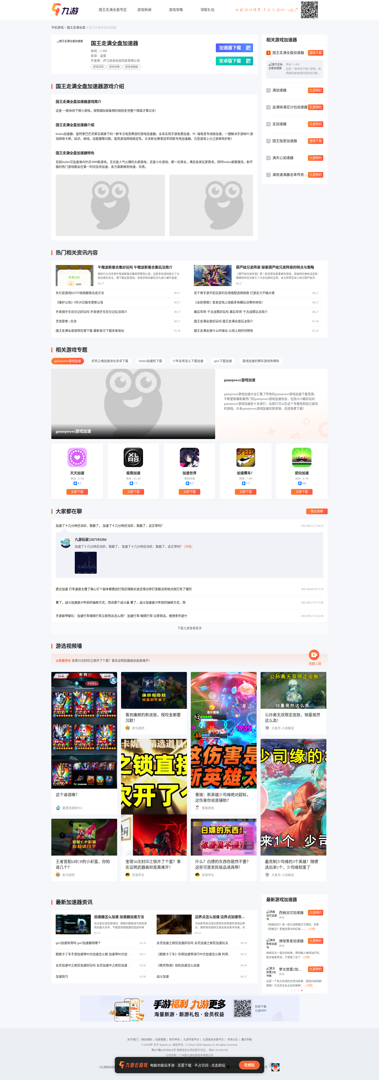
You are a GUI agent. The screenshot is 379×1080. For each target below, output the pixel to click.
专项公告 (232, 1039)
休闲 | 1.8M (99, 51)
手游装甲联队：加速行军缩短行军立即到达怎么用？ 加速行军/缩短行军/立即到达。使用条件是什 (121, 616)
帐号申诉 (174, 1039)
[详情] (311, 929)
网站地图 (146, 1039)
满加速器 (279, 90)
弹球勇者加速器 (291, 941)
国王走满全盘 (76, 27)
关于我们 (132, 1039)
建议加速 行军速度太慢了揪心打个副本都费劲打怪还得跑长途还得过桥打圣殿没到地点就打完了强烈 (124, 589)
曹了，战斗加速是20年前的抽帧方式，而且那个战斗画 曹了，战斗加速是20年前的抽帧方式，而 (121, 602)
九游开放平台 (191, 1039)
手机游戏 (57, 27)
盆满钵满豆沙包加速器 (289, 107)
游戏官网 (98, 66)
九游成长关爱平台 (213, 1039)
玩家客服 (160, 1039)
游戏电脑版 (131, 66)
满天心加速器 (282, 158)
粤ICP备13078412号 (163, 1050)
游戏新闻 (144, 10)
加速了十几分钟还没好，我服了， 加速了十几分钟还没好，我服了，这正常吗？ (110, 525)
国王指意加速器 (284, 141)
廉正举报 (246, 1039)
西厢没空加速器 (291, 913)
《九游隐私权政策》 (110, 1067)
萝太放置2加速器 (292, 969)
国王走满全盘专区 (113, 10)
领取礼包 (207, 10)
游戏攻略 (176, 10)
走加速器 (279, 124)
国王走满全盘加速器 (102, 27)
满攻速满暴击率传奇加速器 (289, 175)
